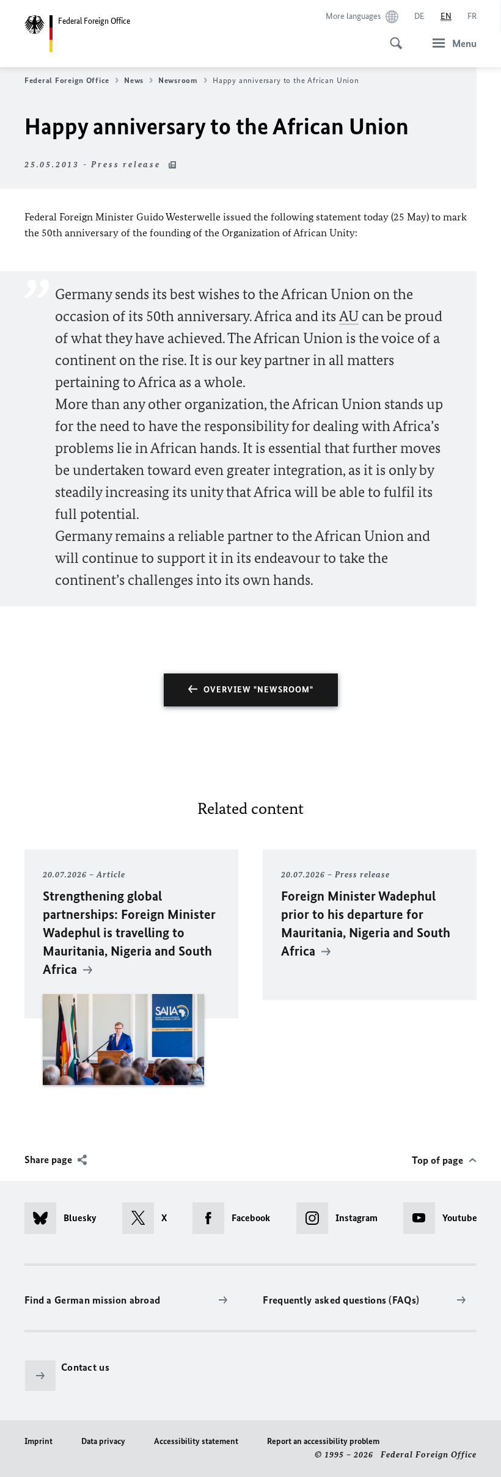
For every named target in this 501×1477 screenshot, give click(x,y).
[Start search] (392, 36)
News (134, 80)
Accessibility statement (196, 1441)
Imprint (38, 1441)
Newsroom (178, 80)
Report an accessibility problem (323, 1441)
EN (446, 16)
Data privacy (103, 1441)
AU (349, 316)
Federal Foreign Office (66, 80)
